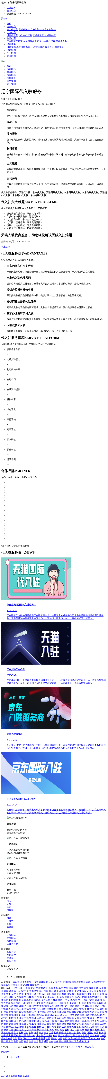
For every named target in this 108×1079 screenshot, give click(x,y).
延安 (34, 1026)
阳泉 (99, 991)
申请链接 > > (36, 985)
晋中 (8, 994)
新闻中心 (11, 10)
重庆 (30, 988)
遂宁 (102, 1018)
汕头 (41, 1015)
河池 (36, 1032)
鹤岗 (97, 1000)
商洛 (54, 1026)
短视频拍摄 (50, 35)
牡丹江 (54, 1000)
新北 (41, 1041)
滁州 (31, 1006)
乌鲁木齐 (30, 1035)
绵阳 (69, 1018)
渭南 (28, 1026)
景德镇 (50, 1009)
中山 (8, 1018)
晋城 (18, 994)
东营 (66, 988)
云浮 (23, 1018)
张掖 (96, 1026)
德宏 (64, 1023)
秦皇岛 (35, 991)
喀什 (67, 1035)
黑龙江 (29, 1000)
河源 (92, 1015)
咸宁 (21, 1012)
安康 (49, 1026)
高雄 (61, 1041)
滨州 (101, 988)
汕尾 (87, 1015)
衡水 (71, 991)
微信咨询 (15, 1076)
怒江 (69, 1023)
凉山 (46, 1021)
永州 (6, 1015)
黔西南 (12, 1023)
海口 (34, 1018)
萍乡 (56, 1009)
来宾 (41, 1032)
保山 (44, 1023)
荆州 (11, 1012)
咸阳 (18, 1026)
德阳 (91, 1018)
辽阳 (57, 997)
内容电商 (11, 32)
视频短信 (81, 982)
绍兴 (33, 1003)
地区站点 (89, 1046)
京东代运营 (36, 29)
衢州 (53, 1003)
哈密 (55, 1035)
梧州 (97, 1029)
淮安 (69, 994)
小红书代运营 (25, 35)
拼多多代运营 (49, 29)
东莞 (3, 1018)
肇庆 (62, 1015)
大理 (79, 1023)
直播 (9, 924)
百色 (26, 1032)
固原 (13, 1035)
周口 (3, 1041)
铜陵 (6, 1006)
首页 (9, 23)
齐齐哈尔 (45, 1000)
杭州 (18, 1003)
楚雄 (84, 1023)
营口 (46, 997)
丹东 (36, 997)
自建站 (89, 982)
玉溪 (34, 1023)
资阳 (11, 1021)
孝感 (6, 1012)
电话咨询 (24, 1076)
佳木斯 (61, 1000)
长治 (104, 991)
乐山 (6, 1021)
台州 (58, 1003)
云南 (18, 1023)
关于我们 (11, 53)
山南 (78, 1032)
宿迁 (44, 994)
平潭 (3, 1009)
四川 (59, 1018)
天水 (86, 1026)
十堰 (86, 1009)
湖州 (38, 1003)
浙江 (13, 1003)
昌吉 (77, 1035)
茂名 (72, 1015)
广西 (77, 1029)
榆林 (39, 1026)
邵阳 (74, 1012)
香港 (81, 1041)
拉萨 (56, 1032)
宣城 (41, 1006)
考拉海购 (11, 941)
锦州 (41, 997)
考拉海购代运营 (47, 41)
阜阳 (21, 1006)
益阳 (96, 1012)
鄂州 (102, 1009)
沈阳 (11, 997)
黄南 (52, 1029)
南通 (81, 994)
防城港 (4, 1032)
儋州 (49, 1018)
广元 (96, 1018)
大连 (16, 997)
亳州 (52, 1006)
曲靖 (28, 1023)
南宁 (82, 1029)
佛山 (46, 1015)
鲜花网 (42, 982)
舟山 (68, 1003)
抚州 (28, 1009)
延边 (23, 1000)
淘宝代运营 (12, 29)
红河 (89, 1023)
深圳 (31, 1015)
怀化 (11, 1015)
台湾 (31, 1041)
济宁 (81, 988)
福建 (57, 1006)
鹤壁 (65, 1038)
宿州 (26, 1006)
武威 (91, 1026)
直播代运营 (38, 35)
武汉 (76, 1009)
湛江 (57, 1015)
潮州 (13, 1018)
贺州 (31, 1032)
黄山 (16, 1006)
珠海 (36, 1015)
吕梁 (34, 994)
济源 (26, 1041)
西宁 (36, 1029)
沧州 (56, 991)
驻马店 (9, 1041)
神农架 (42, 1012)
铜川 (23, 1026)
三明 (82, 1006)
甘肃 (59, 1026)
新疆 (23, 1035)
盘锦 (62, 997)
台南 (56, 1041)
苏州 (86, 994)
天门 (36, 1012)
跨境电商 (11, 38)
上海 (25, 988)
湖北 (71, 1009)
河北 (16, 991)
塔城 (20, 1038)
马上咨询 (5, 246)
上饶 (23, 1009)
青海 (31, 1029)
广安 (52, 1021)
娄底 (102, 1012)
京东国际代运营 (31, 41)
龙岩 (97, 1006)
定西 (11, 1029)
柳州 (87, 1029)
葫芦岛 (78, 997)
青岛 (55, 988)
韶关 (52, 1015)
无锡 (102, 994)
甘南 (26, 1029)
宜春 (34, 1009)
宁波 (23, 1003)
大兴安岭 (5, 1003)
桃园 (46, 1041)
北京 (15, 988)
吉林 (84, 997)
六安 (36, 1006)
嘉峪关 (70, 1026)
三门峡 (96, 1038)
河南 (32, 1038)
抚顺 (26, 997)
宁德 (102, 1006)
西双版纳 (101, 1023)
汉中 (44, 1026)
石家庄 (22, 991)
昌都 (68, 1032)
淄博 (50, 988)
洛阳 (48, 1038)
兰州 (64, 1026)
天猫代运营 (24, 29)
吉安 (39, 1009)
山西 (84, 991)
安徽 (73, 1003)
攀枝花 (80, 1018)
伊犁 (15, 1038)
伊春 (85, 1000)
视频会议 (5, 985)
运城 (13, 994)
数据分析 (30, 47)
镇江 (54, 994)
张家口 (77, 991)
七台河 (91, 1000)
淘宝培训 (24, 985)
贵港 (16, 1032)
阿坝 (36, 1021)
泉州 (77, 1006)
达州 (26, 1021)
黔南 (6, 1023)
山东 (35, 988)
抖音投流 (20, 47)
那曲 (84, 1032)
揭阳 (18, 1018)
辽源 (104, 997)
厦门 (67, 1006)
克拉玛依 (47, 1035)
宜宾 (16, 1021)
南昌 (13, 1009)
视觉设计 (49, 47)
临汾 (3, 994)
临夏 (21, 1029)
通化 (3, 1000)
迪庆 (74, 1023)
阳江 (97, 1015)
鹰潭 (66, 1009)
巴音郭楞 (94, 1035)
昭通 (39, 1023)
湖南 (49, 1012)
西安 (8, 1026)
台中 (51, 1041)
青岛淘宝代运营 (30, 982)
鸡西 (72, 1000)
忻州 (23, 994)
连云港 (75, 994)
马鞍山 (100, 1003)
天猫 (9, 904)
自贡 (74, 1018)
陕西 (3, 1026)
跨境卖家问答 (69, 982)
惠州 (77, 1015)
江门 (67, 1015)
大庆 (67, 1000)
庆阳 (6, 1029)
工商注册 (15, 985)
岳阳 (79, 1012)
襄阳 (96, 1009)
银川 (101, 1032)
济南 (40, 988)
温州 (28, 1003)
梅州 (82, 1015)
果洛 (62, 1029)
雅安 (31, 1021)
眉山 (62, 1021)
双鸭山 (78, 1000)
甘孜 (41, 1021)
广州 (26, 1015)
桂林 (92, 1029)
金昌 (76, 1026)
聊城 (6, 991)
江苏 (39, 994)
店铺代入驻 (61, 41)
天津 (20, 988)
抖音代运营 (12, 35)
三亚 (39, 1018)
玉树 (67, 1029)
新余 (61, 1009)
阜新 (52, 997)
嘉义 (76, 1041)
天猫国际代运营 (14, 41)
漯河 (90, 1038)
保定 (28, 991)
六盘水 (83, 1021)
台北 (36, 1041)
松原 (18, 1000)
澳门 (86, 1041)
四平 (99, 997)
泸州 (86, 1018)
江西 (8, 1009)
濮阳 (80, 1038)
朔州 (28, 994)
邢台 (51, 991)
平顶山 (54, 1038)
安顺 (89, 1021)
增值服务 (11, 44)
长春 (89, 997)
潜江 (31, 1012)
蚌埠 (89, 1003)
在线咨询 (5, 1076)
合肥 (78, 1003)
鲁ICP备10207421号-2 (71, 1046)
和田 (72, 1035)
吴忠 (8, 1035)
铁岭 (67, 997)
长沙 (54, 1012)
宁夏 (96, 1032)
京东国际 (11, 938)
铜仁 (99, 1021)
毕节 (94, 1021)
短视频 (10, 927)
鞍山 (21, 997)
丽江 (49, 1023)
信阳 (21, 1041)
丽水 (63, 1003)
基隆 (66, 1041)
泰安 (86, 988)
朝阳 (72, 997)
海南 (28, 1018)
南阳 (16, 1041)
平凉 (102, 1026)
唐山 (41, 991)
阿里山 (90, 1032)
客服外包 (59, 47)
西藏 (51, 1032)
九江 (18, 1009)
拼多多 (10, 910)
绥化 (102, 1000)
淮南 (94, 1003)
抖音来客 (11, 47)
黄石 (81, 1009)
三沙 (44, 1018)
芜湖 (84, 1003)
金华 (48, 1003)
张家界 (90, 1012)
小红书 (10, 921)
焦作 (75, 1038)
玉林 (21, 1032)
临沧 (59, 1023)
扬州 (59, 994)
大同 (94, 991)
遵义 (77, 1021)
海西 (72, 1029)
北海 (102, 1029)
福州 (62, 1006)
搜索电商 (11, 26)
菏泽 (11, 991)
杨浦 (54, 1018)
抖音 (9, 918)
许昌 (85, 1038)
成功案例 (11, 50)
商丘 (103, 1038)
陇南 (16, 1029)
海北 (46, 1029)
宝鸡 (13, 1026)
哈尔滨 (37, 1000)
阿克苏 (61, 1035)
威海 (91, 988)
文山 (94, 1023)
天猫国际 (11, 935)
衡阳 (69, 1012)
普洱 (54, 1023)
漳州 (72, 1006)
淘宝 (9, 901)
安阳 (60, 1038)
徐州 (96, 994)
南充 (21, 1021)
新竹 (71, 1041)
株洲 (59, 1012)
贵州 (67, 1021)
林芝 (73, 1032)
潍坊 (76, 988)
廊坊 (66, 991)
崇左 (46, 1032)
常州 (91, 994)
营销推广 (39, 47)
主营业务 (11, 7)
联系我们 (11, 56)
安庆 (11, 1006)
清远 (102, 1015)
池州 (46, 1006)
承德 (61, 991)
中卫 (18, 1035)
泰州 (49, 994)
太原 (89, 991)
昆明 (23, 1023)
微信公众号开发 (54, 982)
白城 (13, 1000)
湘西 (16, 1015)
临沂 (45, 988)
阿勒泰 (26, 1038)
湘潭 (64, 1012)
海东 (41, 1029)
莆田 (87, 1006)
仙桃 (26, 1012)
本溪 (31, 997)
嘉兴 (43, 1003)
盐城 (64, 994)
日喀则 (62, 1032)
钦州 (10, 1032)
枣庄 (60, 988)
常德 (84, 1012)
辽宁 (6, 997)
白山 (8, 1000)
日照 (96, 988)
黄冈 (16, 1012)
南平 (92, 1006)
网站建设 (17, 982)
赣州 (44, 1009)
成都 (64, 1018)
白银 (81, 1026)
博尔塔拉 (84, 1035)
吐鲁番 (39, 1035)
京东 (9, 907)
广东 (21, 1015)
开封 (42, 1038)
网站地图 (5, 1052)
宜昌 (91, 1009)
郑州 (37, 1038)
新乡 (70, 1038)
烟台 (71, 988)
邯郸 (46, 991)
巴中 (57, 1021)
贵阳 (72, 1021)
